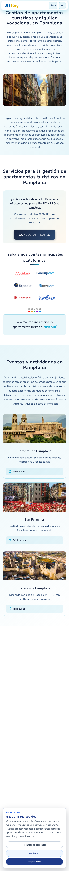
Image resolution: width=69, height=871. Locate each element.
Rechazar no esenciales (34, 845)
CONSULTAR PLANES (34, 235)
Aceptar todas (34, 862)
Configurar (34, 853)
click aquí (50, 327)
